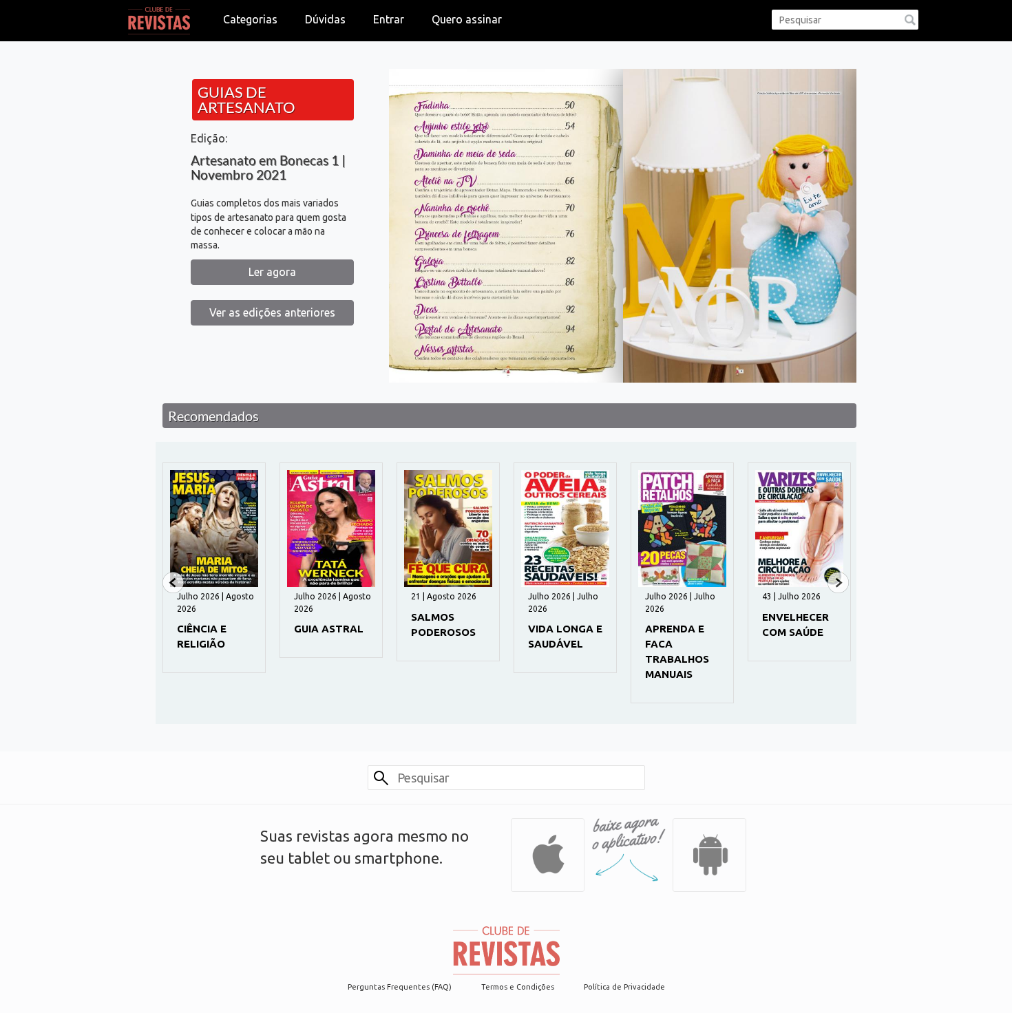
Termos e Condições (517, 987)
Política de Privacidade (624, 987)
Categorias (250, 19)
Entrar (388, 19)
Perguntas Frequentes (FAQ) (400, 987)
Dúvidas (325, 19)
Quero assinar (467, 19)
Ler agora (272, 272)
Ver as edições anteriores (272, 312)
